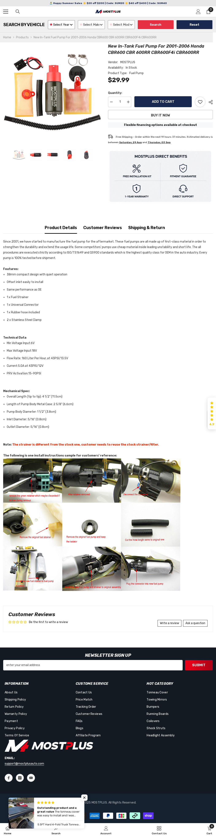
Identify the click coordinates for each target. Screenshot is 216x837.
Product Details (61, 227)
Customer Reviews (102, 227)
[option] (52, 92)
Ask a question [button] (195, 623)
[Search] (17, 11)
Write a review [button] (169, 623)
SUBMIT (198, 665)
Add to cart (163, 102)
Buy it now (160, 115)
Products (22, 37)
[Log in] (198, 11)
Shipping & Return (146, 227)
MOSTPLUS (127, 62)
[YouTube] (31, 778)
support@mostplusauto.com (24, 763)
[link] (56, 830)
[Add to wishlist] (200, 102)
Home (7, 37)
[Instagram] (20, 778)
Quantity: (115, 93)
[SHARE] (209, 102)
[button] (212, 414)
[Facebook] (9, 778)
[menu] (5, 11)
